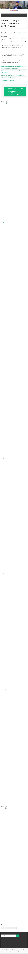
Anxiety (5, 47)
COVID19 (4, 38)
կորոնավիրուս (13, 38)
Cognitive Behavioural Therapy (14, 47)
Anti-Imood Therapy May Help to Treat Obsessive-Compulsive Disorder (12, 61)
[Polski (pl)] (15, 11)
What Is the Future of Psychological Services (12, 75)
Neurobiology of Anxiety (7, 80)
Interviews (4, 48)
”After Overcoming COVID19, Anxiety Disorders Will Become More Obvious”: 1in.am (12, 56)
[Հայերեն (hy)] (13, 11)
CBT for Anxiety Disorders (8, 77)
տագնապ (22, 41)
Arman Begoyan (7, 45)
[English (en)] (10, 11)
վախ (15, 41)
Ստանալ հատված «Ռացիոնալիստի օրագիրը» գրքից (15, 91)
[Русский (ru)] (17, 11)
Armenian (21, 32)
